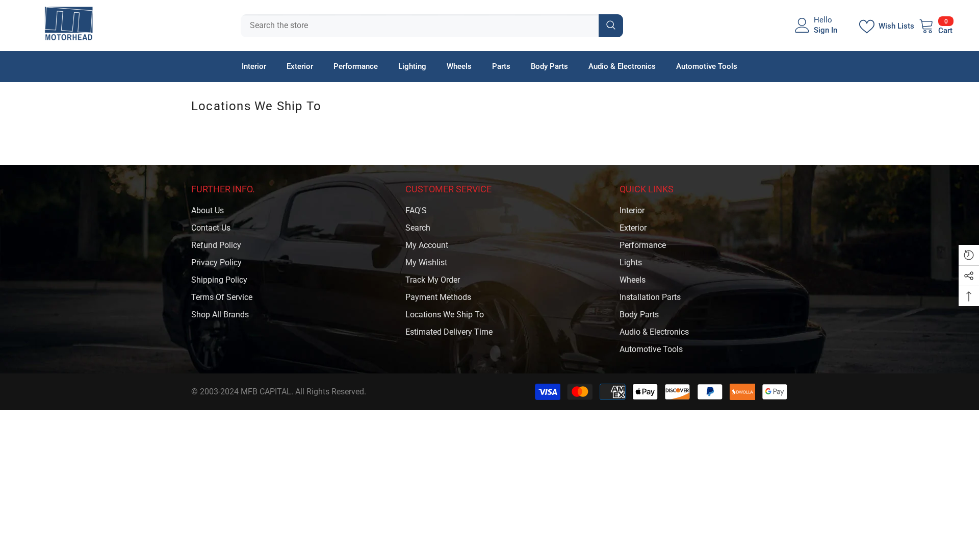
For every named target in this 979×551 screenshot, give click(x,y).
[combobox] (420, 25)
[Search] (432, 25)
